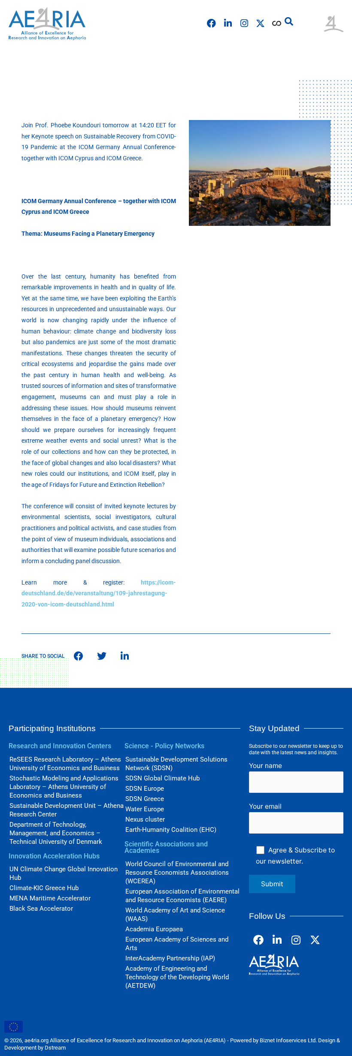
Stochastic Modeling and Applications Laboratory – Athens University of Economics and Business (63, 786)
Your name (265, 766)
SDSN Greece (144, 799)
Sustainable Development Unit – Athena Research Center (66, 810)
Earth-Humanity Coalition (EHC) (170, 830)
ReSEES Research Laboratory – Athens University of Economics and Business (65, 764)
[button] (289, 21)
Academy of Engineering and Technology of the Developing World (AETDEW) (177, 977)
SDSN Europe (144, 788)
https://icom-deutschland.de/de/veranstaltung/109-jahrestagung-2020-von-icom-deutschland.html (98, 593)
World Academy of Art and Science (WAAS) (175, 914)
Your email (265, 806)
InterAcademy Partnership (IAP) (170, 958)
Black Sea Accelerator (41, 908)
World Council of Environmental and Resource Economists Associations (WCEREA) (177, 872)
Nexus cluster (145, 819)
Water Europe (144, 809)
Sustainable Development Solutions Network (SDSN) (176, 764)
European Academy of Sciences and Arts (176, 944)
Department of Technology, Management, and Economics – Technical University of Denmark (55, 833)
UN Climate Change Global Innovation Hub (63, 873)
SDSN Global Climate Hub (162, 778)
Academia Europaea (154, 929)
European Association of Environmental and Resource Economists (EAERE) (182, 896)
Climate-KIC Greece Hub (44, 888)
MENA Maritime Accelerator (50, 898)
